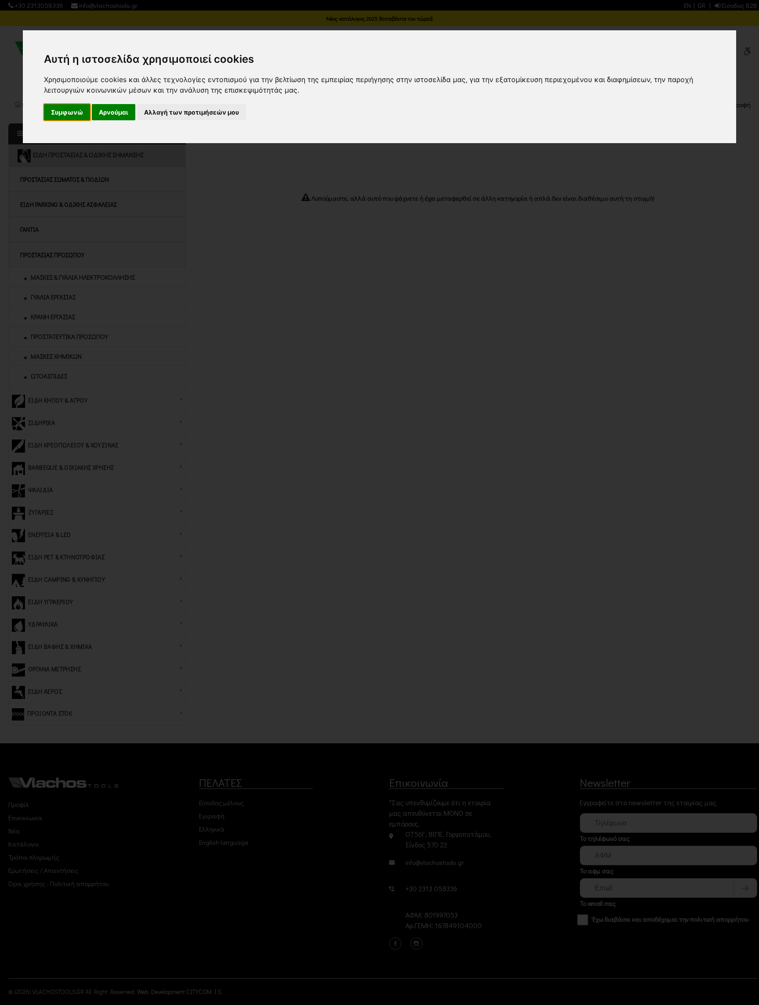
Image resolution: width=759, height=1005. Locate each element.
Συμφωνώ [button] (67, 112)
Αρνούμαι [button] (113, 112)
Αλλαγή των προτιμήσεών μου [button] (191, 112)
